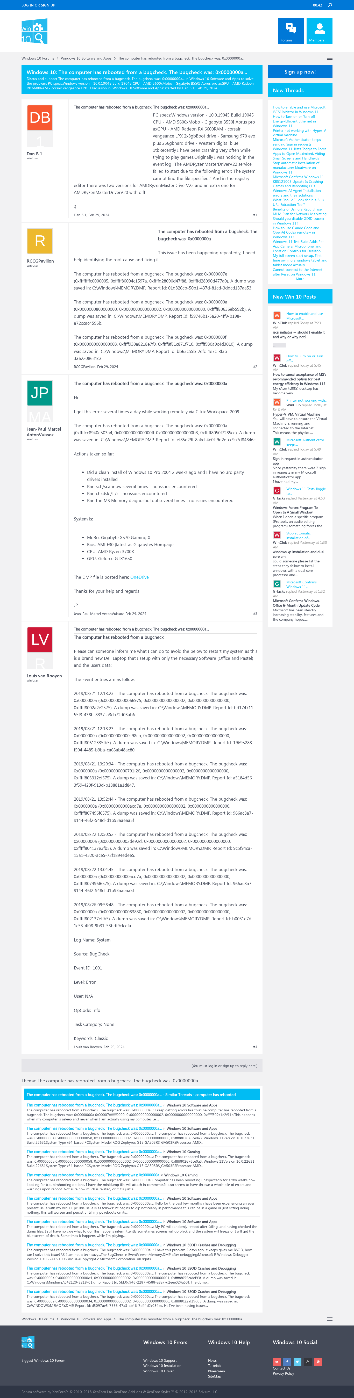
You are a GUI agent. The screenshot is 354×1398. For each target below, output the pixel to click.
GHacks (279, 498)
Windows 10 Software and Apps (137, 87)
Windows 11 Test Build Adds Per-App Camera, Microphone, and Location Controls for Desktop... (299, 246)
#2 (255, 366)
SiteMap (214, 1376)
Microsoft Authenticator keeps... (305, 442)
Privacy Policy (283, 1373)
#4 (255, 1047)
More (300, 278)
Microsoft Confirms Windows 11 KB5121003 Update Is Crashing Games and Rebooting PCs (298, 181)
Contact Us (282, 1368)
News (212, 1360)
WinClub (280, 322)
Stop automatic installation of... (298, 535)
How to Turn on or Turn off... (304, 358)
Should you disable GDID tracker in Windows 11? (298, 221)
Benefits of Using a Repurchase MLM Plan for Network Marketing (300, 211)
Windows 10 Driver (158, 1370)
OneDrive (139, 577)
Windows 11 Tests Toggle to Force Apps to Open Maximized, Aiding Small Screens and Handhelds (299, 153)
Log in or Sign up (38, 5)
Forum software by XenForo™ (67, 1391)
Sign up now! (300, 71)
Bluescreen (216, 1370)
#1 (255, 215)
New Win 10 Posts (294, 296)
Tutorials (214, 1365)
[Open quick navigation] (329, 58)
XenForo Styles (158, 1391)
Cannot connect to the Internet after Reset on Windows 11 (297, 272)
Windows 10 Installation (162, 1365)
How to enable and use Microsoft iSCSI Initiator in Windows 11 (299, 109)
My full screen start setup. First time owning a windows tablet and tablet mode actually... (300, 260)
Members (316, 40)
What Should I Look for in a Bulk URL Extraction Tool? (298, 202)
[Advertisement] (113, 143)
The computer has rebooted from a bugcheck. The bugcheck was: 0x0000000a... (94, 1104)
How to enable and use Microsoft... (304, 316)
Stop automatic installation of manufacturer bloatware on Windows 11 (296, 167)
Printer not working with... (306, 400)
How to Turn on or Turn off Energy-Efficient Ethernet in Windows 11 (294, 121)
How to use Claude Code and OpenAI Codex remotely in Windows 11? (296, 232)
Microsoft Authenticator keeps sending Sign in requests (297, 142)
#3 (255, 613)
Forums (287, 40)
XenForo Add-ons (128, 1391)
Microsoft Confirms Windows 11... (301, 584)
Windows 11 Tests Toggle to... (306, 491)
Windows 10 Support (160, 1360)
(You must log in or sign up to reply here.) (224, 1065)
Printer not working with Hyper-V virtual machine (299, 132)
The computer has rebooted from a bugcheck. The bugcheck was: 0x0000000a (93, 1174)
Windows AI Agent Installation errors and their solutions (297, 193)
